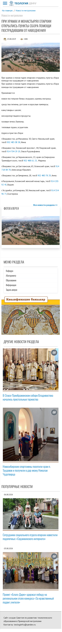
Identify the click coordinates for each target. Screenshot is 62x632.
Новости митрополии (26, 10)
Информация (11, 285)
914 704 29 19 (13, 151)
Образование (11, 280)
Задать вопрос (11, 289)
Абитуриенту (11, 275)
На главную (7, 10)
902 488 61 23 (30, 160)
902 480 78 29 (44, 175)
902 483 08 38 (13, 142)
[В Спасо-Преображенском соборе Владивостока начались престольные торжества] (31, 369)
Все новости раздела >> (45, 205)
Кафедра (9, 270)
